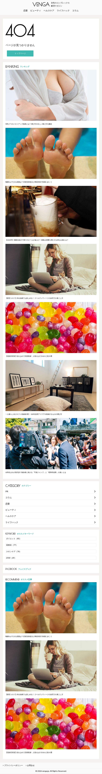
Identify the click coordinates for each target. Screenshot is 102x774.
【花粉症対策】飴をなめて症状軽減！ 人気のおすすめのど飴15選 (28, 356)
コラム (75, 10)
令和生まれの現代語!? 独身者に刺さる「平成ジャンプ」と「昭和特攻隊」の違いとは (35, 472)
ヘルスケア (49, 10)
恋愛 (25, 10)
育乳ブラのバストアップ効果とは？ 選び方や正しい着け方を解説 (28, 124)
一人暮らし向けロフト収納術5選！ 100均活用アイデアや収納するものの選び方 (33, 414)
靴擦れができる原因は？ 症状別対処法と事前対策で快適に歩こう (28, 182)
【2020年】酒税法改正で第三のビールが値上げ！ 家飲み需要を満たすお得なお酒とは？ (36, 240)
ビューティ (35, 10)
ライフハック (63, 10)
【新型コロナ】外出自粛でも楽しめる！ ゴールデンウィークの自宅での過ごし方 (34, 298)
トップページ (20, 53)
